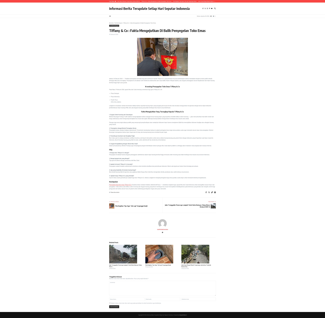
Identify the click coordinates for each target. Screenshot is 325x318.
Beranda (111, 23)
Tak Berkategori (118, 23)
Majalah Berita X (183, 315)
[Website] (162, 232)
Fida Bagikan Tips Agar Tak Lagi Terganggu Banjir (158, 265)
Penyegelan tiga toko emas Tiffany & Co (120, 184)
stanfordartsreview (162, 229)
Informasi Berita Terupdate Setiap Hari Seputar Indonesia (149, 8)
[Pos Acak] (211, 16)
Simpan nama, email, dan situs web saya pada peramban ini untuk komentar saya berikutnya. (136, 303)
